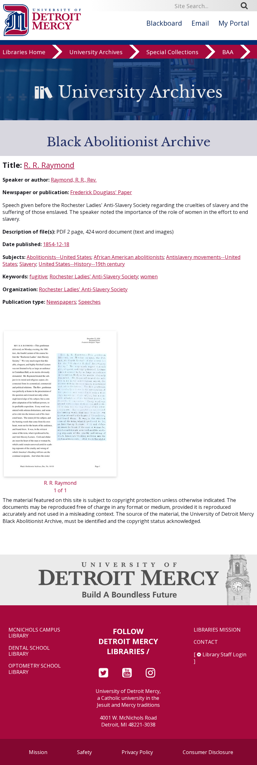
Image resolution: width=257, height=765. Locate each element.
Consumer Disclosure (208, 752)
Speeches (89, 301)
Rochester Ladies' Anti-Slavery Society (94, 276)
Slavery (27, 264)
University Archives (96, 52)
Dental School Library (29, 651)
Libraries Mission (217, 630)
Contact (206, 642)
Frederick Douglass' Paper (101, 192)
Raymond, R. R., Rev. (74, 179)
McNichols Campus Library (34, 633)
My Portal (233, 23)
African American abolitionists (129, 257)
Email (200, 23)
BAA (227, 52)
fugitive (38, 276)
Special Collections (172, 52)
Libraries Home (24, 52)
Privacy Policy (137, 752)
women (149, 276)
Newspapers (61, 301)
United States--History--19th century (82, 264)
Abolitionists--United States (59, 257)
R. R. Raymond (49, 165)
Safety (84, 752)
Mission (38, 752)
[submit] (246, 5)
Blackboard (164, 23)
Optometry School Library (34, 669)
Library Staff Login (224, 654)
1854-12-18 (56, 244)
